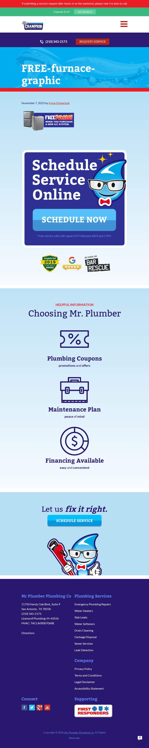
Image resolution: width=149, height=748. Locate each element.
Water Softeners (84, 624)
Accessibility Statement (89, 688)
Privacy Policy (83, 668)
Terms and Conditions (88, 675)
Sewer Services (83, 643)
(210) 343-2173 (56, 41)
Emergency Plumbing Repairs (92, 604)
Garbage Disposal (85, 637)
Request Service (92, 41)
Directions (28, 633)
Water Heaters (83, 610)
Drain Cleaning (83, 630)
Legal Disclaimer (84, 682)
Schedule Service (74, 520)
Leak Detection (83, 650)
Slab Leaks (80, 617)
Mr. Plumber (32, 25)
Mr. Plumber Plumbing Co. (79, 732)
